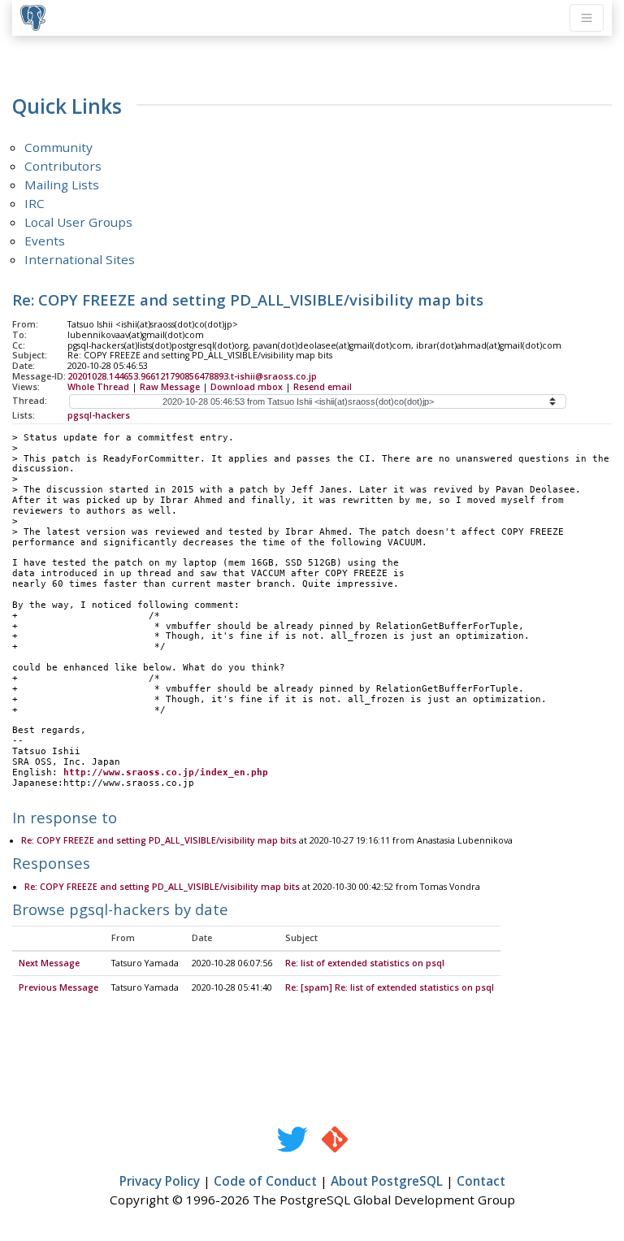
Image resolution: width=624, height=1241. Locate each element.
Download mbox (246, 387)
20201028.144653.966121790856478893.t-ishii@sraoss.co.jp (192, 376)
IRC (34, 203)
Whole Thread (98, 387)
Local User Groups (78, 222)
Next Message (49, 963)
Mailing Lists (61, 184)
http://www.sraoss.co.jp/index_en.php (165, 772)
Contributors (63, 166)
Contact (481, 1181)
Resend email (322, 387)
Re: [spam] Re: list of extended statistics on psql (389, 987)
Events (44, 240)
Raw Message (170, 387)
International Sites (79, 259)
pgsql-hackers (98, 415)
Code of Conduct (265, 1181)
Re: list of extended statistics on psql (364, 963)
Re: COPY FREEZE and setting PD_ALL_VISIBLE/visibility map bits (159, 840)
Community (58, 147)
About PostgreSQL (387, 1181)
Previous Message (58, 987)
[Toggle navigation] (587, 18)
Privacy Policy (159, 1181)
